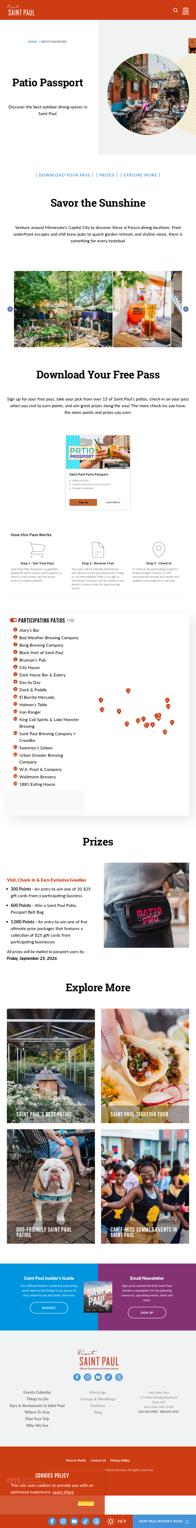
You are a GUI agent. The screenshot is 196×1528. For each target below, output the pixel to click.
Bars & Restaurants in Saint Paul (37, 1405)
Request (49, 1308)
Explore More (140, 175)
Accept (86, 1503)
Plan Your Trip (37, 1418)
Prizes (107, 175)
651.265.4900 (148, 1411)
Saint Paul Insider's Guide (161, 1521)
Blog (98, 1412)
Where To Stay (37, 1412)
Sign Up (147, 1312)
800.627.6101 (169, 1411)
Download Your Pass (64, 175)
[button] (156, 716)
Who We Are (37, 1425)
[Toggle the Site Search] (175, 9)
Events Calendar (37, 1392)
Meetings (98, 1392)
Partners (98, 1405)
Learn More (63, 1492)
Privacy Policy (120, 1460)
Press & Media (76, 1460)
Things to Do (37, 1398)
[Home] (21, 10)
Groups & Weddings (98, 1398)
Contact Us (98, 1460)
